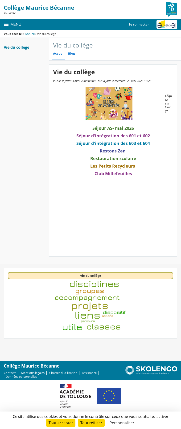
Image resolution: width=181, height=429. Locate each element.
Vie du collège (16, 47)
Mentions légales (33, 373)
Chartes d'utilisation (63, 373)
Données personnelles (21, 376)
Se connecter (139, 24)
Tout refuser (91, 422)
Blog (71, 54)
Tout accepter (61, 422)
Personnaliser (122, 422)
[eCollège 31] (166, 24)
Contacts (10, 373)
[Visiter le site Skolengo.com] (151, 373)
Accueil (30, 34)
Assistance (89, 373)
